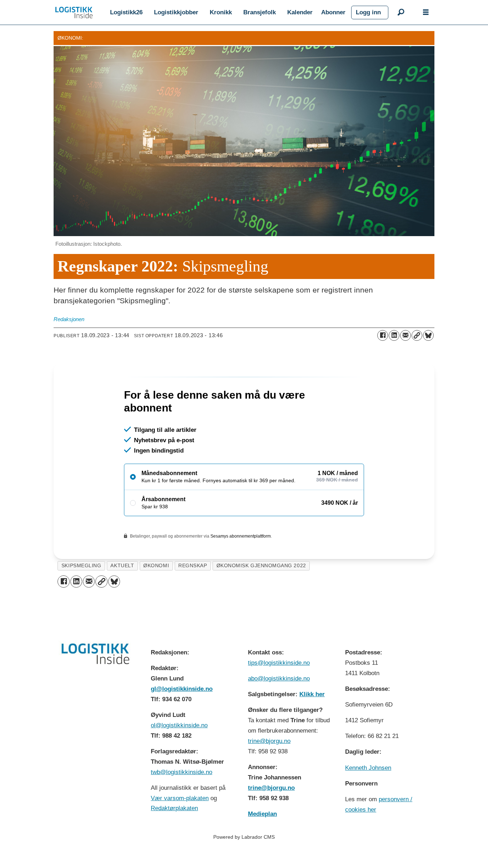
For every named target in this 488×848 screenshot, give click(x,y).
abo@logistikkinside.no (279, 709)
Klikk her (312, 725)
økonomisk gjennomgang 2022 (261, 596)
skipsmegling (81, 596)
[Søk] (400, 12)
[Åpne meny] (426, 12)
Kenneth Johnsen (368, 798)
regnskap (192, 596)
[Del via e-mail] (405, 335)
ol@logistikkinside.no (179, 756)
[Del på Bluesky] (428, 335)
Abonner (333, 12)
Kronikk (221, 12)
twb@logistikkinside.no (181, 802)
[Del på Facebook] (382, 335)
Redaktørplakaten (174, 838)
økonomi (156, 596)
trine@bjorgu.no (269, 771)
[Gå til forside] (74, 12)
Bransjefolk (259, 12)
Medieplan (262, 844)
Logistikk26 (126, 12)
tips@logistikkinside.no (279, 693)
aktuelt (122, 596)
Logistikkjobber (176, 12)
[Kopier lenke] (417, 335)
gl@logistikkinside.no (182, 719)
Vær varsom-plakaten (180, 828)
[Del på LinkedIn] (394, 335)
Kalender (300, 12)
